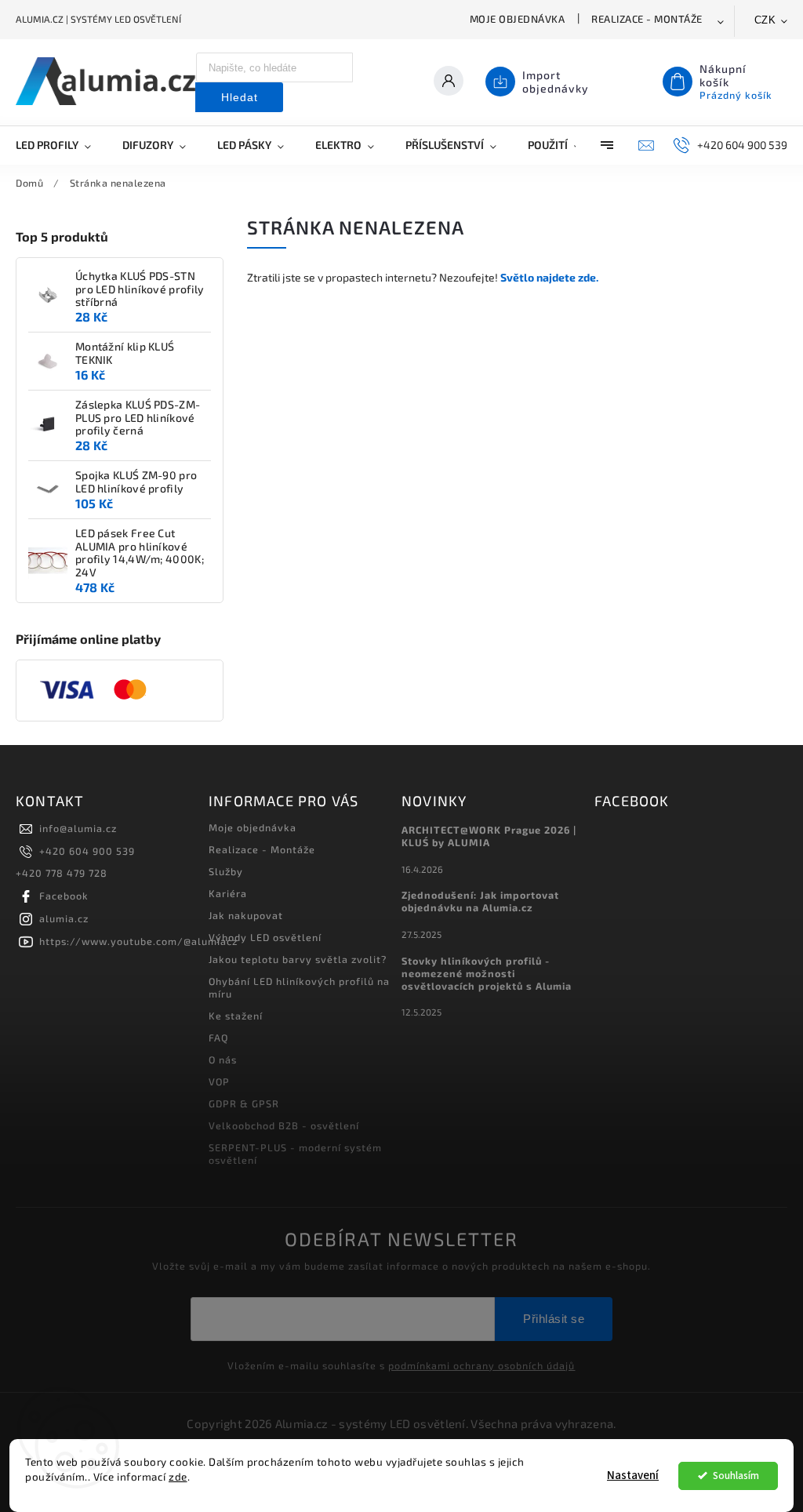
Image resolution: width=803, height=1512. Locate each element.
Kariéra (228, 893)
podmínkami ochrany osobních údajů (481, 1365)
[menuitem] (61, 145)
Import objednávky (555, 81)
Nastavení (633, 1475)
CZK (765, 20)
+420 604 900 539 (87, 851)
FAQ (218, 1037)
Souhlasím (736, 1475)
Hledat (239, 97)
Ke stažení (236, 1015)
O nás (223, 1059)
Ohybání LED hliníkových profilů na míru (299, 987)
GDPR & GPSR (244, 1103)
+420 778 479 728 (61, 873)
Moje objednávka (517, 19)
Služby (226, 871)
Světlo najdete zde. (549, 277)
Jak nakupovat (246, 915)
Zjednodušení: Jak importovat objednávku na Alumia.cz (480, 901)
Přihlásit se (553, 1318)
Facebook (64, 895)
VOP (219, 1081)
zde (178, 1476)
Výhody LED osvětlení (265, 937)
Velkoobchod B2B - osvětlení (284, 1125)
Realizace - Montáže (647, 19)
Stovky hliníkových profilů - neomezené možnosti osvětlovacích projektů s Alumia (487, 973)
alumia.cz (64, 918)
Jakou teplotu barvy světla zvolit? (298, 959)
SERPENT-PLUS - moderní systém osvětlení (295, 1153)
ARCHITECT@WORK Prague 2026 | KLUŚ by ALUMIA (489, 836)
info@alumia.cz (78, 828)
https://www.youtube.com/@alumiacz (138, 941)
